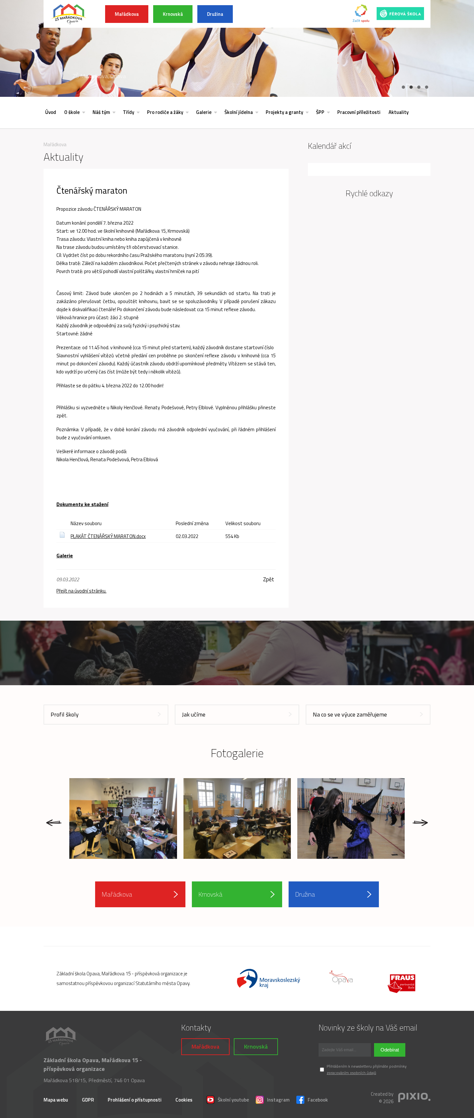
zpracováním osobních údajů (351, 1073)
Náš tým (101, 112)
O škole (72, 112)
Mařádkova (127, 14)
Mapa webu (56, 1099)
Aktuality (399, 112)
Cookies (184, 1099)
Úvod (50, 112)
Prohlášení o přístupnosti (135, 1099)
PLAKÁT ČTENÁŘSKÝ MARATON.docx (108, 536)
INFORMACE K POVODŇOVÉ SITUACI (285, 14)
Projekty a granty (284, 112)
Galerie (204, 112)
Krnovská (173, 14)
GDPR (88, 1099)
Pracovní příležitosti (358, 112)
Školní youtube (233, 1099)
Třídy (128, 112)
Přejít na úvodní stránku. (81, 591)
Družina (215, 14)
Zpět (268, 579)
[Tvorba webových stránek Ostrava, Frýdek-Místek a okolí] (414, 1098)
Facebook (318, 1099)
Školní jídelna (238, 112)
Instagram (278, 1099)
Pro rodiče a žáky (165, 112)
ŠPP (320, 112)
